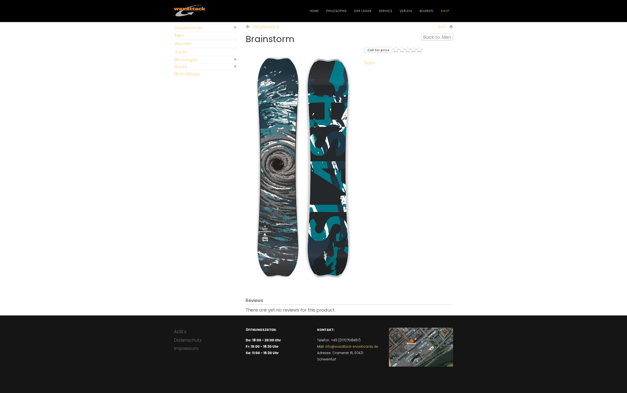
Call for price (378, 50)
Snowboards (188, 28)
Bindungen (186, 60)
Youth (181, 52)
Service (385, 11)
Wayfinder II (266, 26)
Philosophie (336, 11)
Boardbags (187, 74)
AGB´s (180, 332)
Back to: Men (437, 37)
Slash (369, 63)
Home (314, 11)
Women (183, 44)
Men (179, 35)
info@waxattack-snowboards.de (351, 346)
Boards (426, 11)
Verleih (406, 11)
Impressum (186, 348)
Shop (445, 11)
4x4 (442, 26)
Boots (180, 67)
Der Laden (363, 11)
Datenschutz (188, 340)
